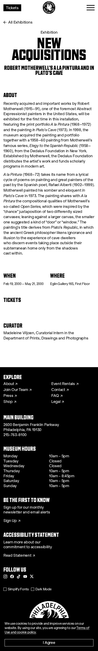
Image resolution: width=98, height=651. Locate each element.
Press (8, 396)
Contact (58, 390)
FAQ (55, 396)
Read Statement (17, 555)
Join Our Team (15, 390)
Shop (8, 402)
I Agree (49, 642)
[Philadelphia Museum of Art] (49, 7)
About (8, 384)
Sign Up (10, 521)
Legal (55, 402)
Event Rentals (63, 384)
